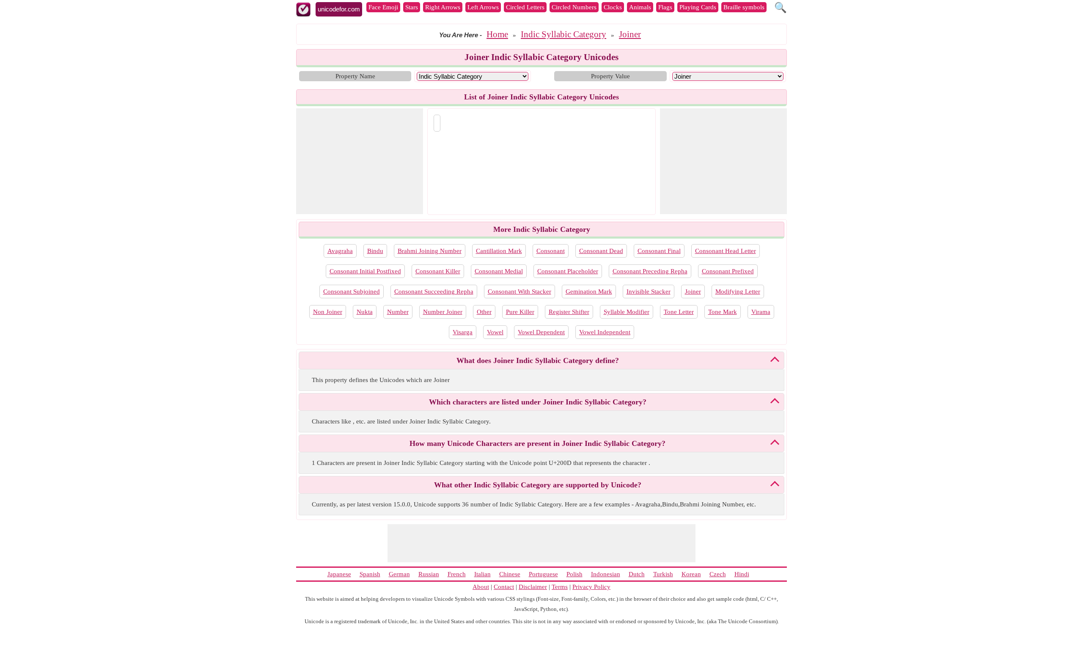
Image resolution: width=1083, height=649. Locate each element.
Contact (504, 586)
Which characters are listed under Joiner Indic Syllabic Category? (537, 402)
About (481, 586)
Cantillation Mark (499, 251)
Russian (428, 574)
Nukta (365, 311)
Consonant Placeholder (567, 271)
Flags (665, 7)
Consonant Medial (499, 271)
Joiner (630, 34)
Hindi (741, 574)
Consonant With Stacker (519, 291)
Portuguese (543, 574)
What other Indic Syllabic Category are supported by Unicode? (537, 485)
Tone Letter (679, 311)
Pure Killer (520, 311)
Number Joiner (442, 311)
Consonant (550, 251)
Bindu (375, 251)
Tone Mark (722, 311)
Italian (482, 574)
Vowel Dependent (541, 332)
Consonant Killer (437, 271)
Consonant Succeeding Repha (433, 291)
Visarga (463, 332)
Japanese (339, 574)
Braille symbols (743, 7)
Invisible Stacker (649, 291)
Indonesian (605, 574)
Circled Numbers (574, 7)
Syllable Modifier (626, 311)
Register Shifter (569, 311)
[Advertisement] (359, 161)
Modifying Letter (737, 291)
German (399, 574)
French (457, 574)
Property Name (355, 76)
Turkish (663, 574)
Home (497, 34)
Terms (560, 586)
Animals (640, 7)
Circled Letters (525, 7)
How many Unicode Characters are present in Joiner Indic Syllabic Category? (537, 443)
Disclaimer (533, 586)
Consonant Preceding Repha (650, 271)
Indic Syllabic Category (563, 34)
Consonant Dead (601, 251)
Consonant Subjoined (351, 291)
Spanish (370, 574)
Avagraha (340, 251)
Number (398, 311)
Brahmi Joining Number (430, 251)
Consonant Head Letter (725, 251)
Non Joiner (327, 311)
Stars (411, 7)
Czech (717, 574)
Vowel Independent (604, 332)
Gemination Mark (589, 291)
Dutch (637, 574)
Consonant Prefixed (728, 271)
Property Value (610, 76)
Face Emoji (383, 7)
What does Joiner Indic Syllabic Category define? (537, 360)
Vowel (495, 332)
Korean (691, 574)
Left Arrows (483, 7)
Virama (760, 311)
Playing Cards (697, 7)
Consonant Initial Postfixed (365, 271)
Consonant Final (659, 251)
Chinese (509, 574)
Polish (574, 574)
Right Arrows (442, 7)
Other (484, 311)
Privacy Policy (591, 586)
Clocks (613, 7)
